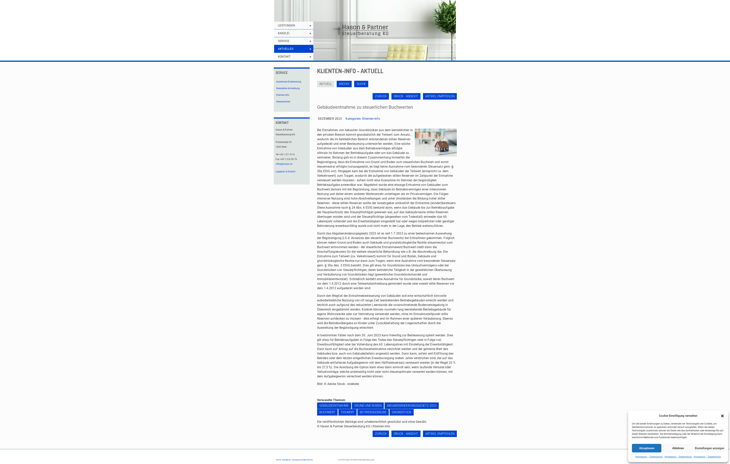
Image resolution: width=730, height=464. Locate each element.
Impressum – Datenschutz (649, 456)
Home (278, 460)
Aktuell (325, 84)
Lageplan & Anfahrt (285, 171)
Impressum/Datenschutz (302, 460)
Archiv (344, 84)
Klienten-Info (371, 118)
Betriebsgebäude (373, 412)
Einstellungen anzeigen (709, 448)
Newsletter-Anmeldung (288, 88)
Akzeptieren (646, 448)
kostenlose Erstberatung (288, 81)
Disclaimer (286, 460)
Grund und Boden (368, 405)
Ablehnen (678, 448)
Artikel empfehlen (440, 96)
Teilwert (347, 412)
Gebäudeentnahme (334, 405)
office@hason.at (284, 164)
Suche (361, 84)
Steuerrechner (283, 101)
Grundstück (401, 412)
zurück (381, 96)
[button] (722, 416)
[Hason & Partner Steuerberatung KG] (365, 30)
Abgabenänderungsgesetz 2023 (411, 405)
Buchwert (327, 412)
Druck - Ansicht (406, 96)
